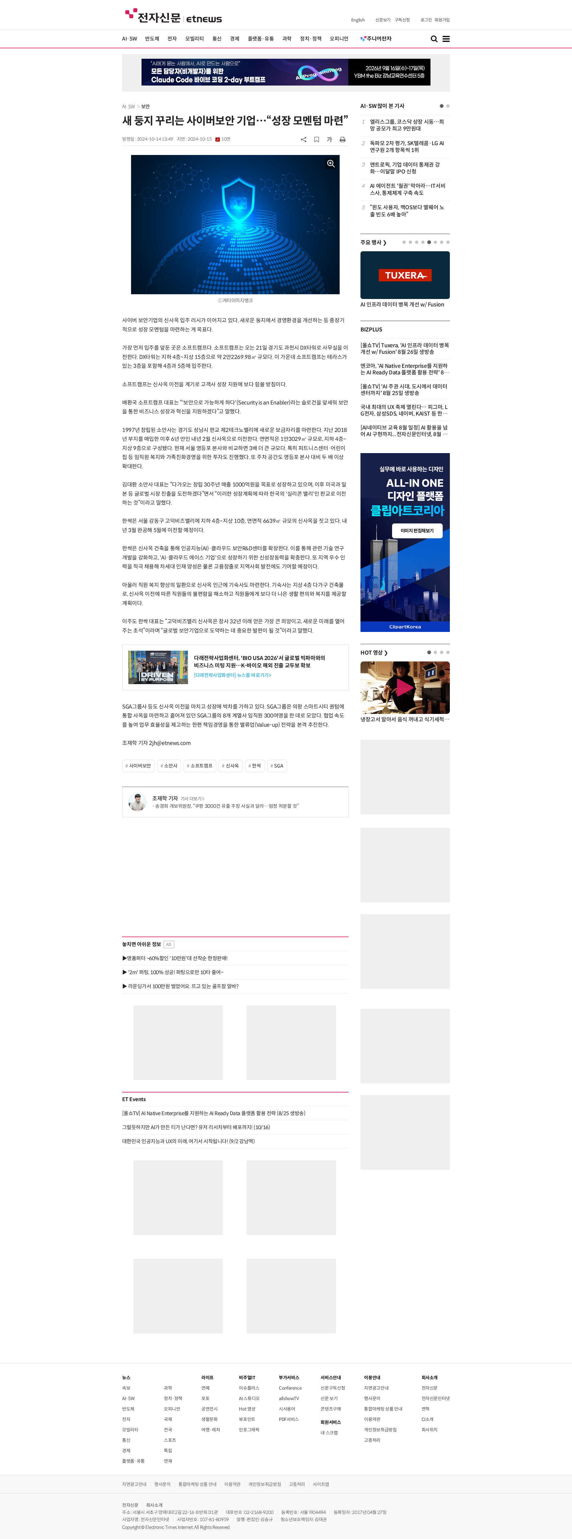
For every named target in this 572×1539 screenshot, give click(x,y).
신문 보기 (329, 1398)
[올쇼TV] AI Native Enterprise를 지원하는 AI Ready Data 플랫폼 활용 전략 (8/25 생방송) (213, 1113)
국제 (168, 1419)
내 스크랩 (329, 1433)
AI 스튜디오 (249, 1398)
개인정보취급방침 (380, 1430)
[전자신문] (173, 15)
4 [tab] (423, 242)
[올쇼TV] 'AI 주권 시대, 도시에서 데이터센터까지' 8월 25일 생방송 (403, 389)
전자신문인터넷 (436, 1398)
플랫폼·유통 (261, 39)
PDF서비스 (289, 1419)
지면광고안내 (376, 1388)
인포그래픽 (249, 1430)
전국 (168, 1430)
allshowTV (289, 1398)
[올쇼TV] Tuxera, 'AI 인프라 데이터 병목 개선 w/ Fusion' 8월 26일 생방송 (404, 348)
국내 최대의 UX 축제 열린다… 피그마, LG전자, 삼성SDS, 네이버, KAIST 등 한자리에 (403, 414)
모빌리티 (194, 39)
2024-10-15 (209, 139)
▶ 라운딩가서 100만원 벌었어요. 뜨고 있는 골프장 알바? (180, 986)
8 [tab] (448, 242)
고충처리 (372, 1440)
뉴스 (126, 1377)
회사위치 (430, 1430)
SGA (278, 766)
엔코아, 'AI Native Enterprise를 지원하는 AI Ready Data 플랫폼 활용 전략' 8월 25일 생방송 (404, 372)
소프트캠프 (201, 766)
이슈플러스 (249, 1388)
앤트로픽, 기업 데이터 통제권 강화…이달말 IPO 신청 (405, 168)
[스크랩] (317, 139)
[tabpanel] (405, 168)
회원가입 (442, 20)
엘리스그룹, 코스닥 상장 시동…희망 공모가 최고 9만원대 (407, 125)
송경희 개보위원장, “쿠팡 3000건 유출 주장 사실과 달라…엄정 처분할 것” (227, 806)
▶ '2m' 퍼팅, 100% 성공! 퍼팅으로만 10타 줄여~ (172, 972)
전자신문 (430, 1388)
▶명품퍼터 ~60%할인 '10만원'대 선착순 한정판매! (175, 958)
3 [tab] (416, 242)
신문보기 (383, 20)
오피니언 (339, 39)
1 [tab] (441, 106)
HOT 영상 (374, 653)
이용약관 (372, 1419)
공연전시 (209, 1409)
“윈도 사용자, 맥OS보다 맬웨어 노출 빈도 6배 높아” (407, 211)
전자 (172, 39)
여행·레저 (210, 1430)
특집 (168, 1450)
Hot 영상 (247, 1409)
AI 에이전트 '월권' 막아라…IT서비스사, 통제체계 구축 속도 (407, 189)
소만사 (170, 766)
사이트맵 (321, 1484)
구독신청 (402, 20)
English (358, 20)
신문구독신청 (333, 1388)
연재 (168, 1461)
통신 (217, 39)
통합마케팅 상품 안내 (383, 1409)
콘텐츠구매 (331, 1409)
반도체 (152, 39)
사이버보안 (140, 766)
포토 (205, 1398)
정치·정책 (310, 39)
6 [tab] (435, 242)
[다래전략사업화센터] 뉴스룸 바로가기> (232, 675)
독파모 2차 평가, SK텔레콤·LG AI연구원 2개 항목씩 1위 (407, 147)
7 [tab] (441, 242)
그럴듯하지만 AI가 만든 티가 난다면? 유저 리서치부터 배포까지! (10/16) (196, 1127)
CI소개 (428, 1419)
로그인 (426, 20)
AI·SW (129, 39)
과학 (287, 39)
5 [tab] (429, 242)
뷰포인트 (247, 1419)
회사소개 (154, 1505)
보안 (145, 106)
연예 (205, 1388)
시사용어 (287, 1409)
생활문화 (209, 1419)
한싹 (256, 766)
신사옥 (232, 766)
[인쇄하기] (343, 139)
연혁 (426, 1409)
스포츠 (170, 1440)
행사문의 (372, 1398)
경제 (234, 39)
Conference (290, 1388)
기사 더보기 (191, 799)
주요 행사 (373, 242)
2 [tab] (448, 106)
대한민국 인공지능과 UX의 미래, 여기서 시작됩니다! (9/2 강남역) (188, 1141)
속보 (126, 1388)
